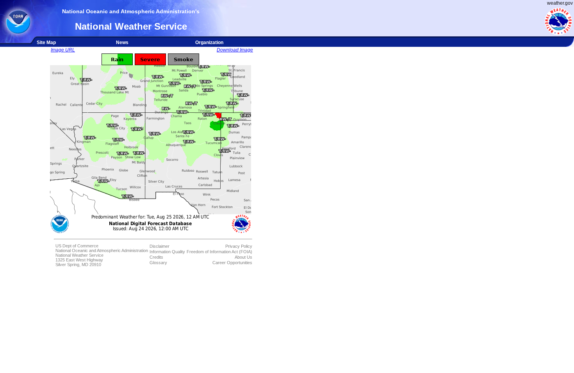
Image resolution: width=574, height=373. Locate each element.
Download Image (235, 50)
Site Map (46, 42)
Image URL (63, 50)
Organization (209, 42)
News (122, 42)
